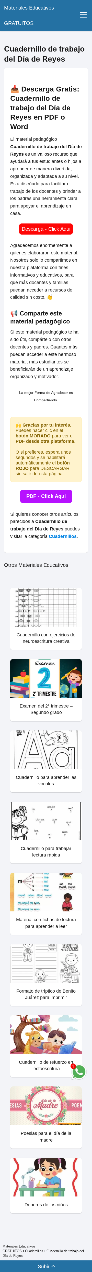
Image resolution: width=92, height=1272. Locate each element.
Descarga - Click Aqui (46, 229)
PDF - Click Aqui (46, 496)
